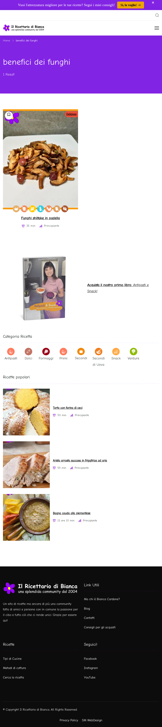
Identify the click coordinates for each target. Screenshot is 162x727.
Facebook (90, 659)
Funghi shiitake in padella (40, 218)
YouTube (89, 677)
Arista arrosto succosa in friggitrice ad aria (80, 460)
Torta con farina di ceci (67, 408)
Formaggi (46, 358)
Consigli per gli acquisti (100, 627)
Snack (116, 358)
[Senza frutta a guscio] (24, 208)
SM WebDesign (92, 720)
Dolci (28, 358)
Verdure (133, 358)
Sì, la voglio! (129, 5)
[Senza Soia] (48, 208)
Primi (63, 358)
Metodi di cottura (14, 668)
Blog (87, 608)
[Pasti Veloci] (16, 208)
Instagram (91, 668)
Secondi (81, 358)
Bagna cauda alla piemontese (71, 513)
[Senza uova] (56, 208)
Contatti (89, 618)
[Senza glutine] (32, 208)
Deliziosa (71, 114)
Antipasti (11, 358)
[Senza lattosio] (40, 208)
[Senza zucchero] (64, 208)
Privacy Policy (69, 720)
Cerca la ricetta (13, 677)
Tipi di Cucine (12, 659)
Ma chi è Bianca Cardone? (102, 599)
